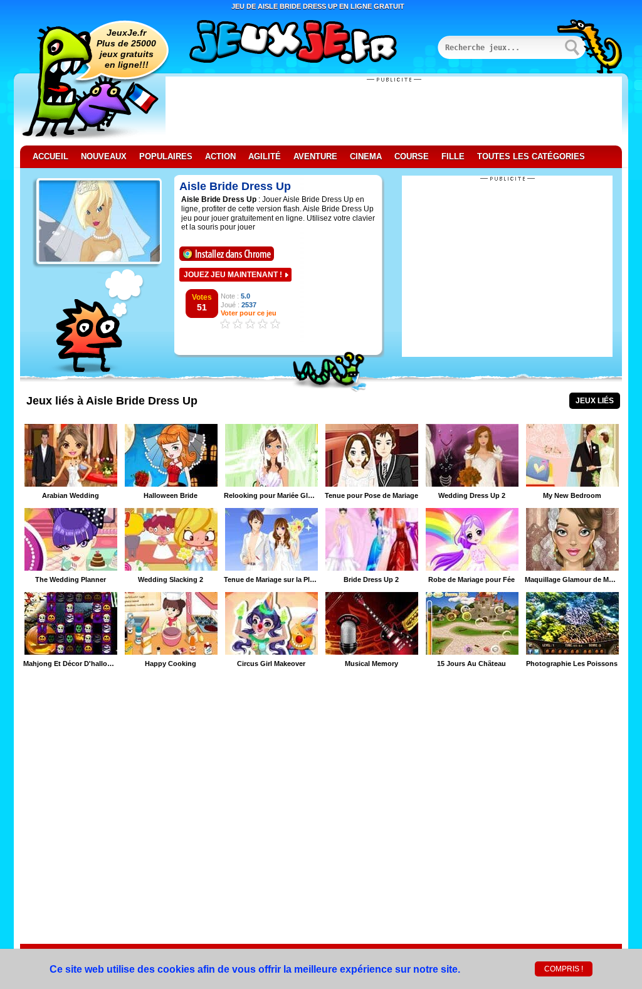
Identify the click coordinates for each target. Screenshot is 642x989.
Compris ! (563, 969)
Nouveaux (104, 156)
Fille (453, 156)
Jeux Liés (595, 400)
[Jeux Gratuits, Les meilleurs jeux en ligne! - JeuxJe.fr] (308, 43)
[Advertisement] (394, 111)
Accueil (50, 156)
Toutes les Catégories (531, 156)
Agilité (264, 156)
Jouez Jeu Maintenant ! (233, 274)
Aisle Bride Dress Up (235, 186)
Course (411, 156)
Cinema (366, 156)
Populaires (165, 156)
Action (220, 156)
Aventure (315, 156)
